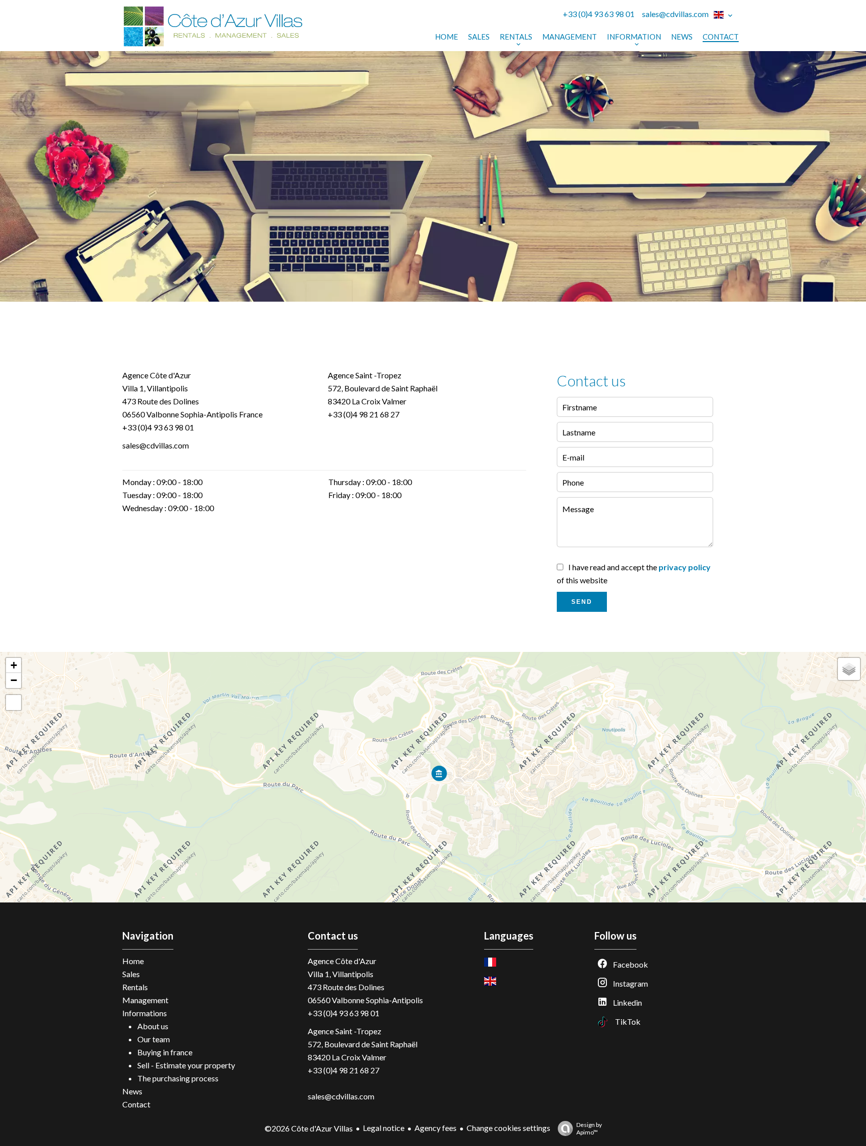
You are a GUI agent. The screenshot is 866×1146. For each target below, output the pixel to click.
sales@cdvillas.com (675, 14)
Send (581, 601)
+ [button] (14, 665)
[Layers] (849, 669)
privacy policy (685, 567)
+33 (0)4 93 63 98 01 (598, 14)
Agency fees (435, 1127)
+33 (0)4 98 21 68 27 (363, 414)
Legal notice (383, 1127)
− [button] (14, 680)
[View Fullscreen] (13, 702)
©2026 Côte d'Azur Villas (309, 1128)
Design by (589, 1128)
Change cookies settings (508, 1127)
